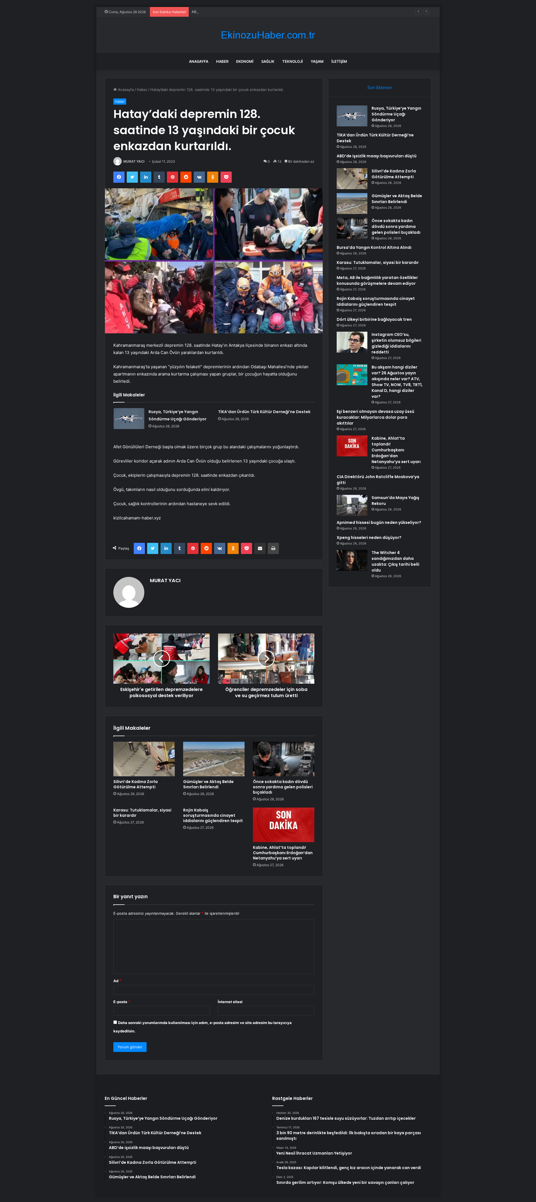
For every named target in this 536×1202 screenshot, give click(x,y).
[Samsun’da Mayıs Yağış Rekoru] (352, 505)
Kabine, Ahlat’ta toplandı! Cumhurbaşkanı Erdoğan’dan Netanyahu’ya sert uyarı (283, 853)
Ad (117, 981)
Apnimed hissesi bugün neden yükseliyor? (379, 522)
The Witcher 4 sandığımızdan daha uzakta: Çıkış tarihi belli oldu (395, 561)
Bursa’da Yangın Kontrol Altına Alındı (374, 247)
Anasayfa (198, 61)
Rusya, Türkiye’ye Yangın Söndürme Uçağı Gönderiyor (396, 114)
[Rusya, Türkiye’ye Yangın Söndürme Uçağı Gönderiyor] (129, 418)
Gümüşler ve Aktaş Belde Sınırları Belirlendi (208, 784)
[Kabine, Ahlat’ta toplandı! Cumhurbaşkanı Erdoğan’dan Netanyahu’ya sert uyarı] (283, 825)
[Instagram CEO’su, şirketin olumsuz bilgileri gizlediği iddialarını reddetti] (352, 342)
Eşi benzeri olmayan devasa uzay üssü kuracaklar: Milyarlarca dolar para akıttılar (375, 417)
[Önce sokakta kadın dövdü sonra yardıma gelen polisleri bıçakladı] (283, 759)
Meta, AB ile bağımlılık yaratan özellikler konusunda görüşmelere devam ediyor (377, 280)
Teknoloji (292, 61)
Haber (222, 61)
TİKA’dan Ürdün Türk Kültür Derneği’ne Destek (264, 412)
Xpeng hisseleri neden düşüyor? (369, 537)
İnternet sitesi (230, 1001)
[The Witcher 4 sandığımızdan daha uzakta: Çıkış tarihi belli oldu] (352, 560)
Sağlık (267, 61)
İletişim (339, 61)
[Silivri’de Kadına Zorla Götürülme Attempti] (144, 759)
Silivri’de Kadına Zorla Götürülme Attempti (135, 784)
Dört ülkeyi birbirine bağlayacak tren (374, 319)
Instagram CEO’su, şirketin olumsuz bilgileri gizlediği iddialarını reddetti (396, 343)
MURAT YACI (133, 161)
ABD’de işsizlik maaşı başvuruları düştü (225, 11)
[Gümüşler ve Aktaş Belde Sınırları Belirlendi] (214, 759)
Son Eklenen (379, 87)
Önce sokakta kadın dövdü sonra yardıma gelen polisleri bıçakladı (283, 787)
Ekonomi (244, 61)
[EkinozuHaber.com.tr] (268, 35)
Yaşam (317, 61)
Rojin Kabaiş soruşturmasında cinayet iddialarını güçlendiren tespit (213, 815)
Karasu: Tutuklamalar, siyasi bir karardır (142, 812)
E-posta (121, 1001)
